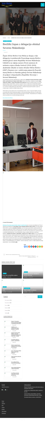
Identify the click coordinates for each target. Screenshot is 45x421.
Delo (2, 405)
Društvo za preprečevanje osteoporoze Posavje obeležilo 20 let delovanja (16, 346)
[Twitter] (27, 247)
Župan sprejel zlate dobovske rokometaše (16, 357)
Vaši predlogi (4, 411)
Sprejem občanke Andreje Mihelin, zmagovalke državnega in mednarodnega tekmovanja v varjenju (16, 334)
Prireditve (6, 307)
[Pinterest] (33, 247)
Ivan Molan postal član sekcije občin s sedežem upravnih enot (15, 374)
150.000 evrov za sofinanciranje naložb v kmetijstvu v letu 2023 (15, 328)
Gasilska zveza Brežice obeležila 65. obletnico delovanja (31, 274)
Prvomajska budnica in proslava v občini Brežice (15, 340)
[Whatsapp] (40, 247)
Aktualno (3, 403)
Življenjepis (4, 413)
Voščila (6, 313)
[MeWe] (36, 247)
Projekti (6, 310)
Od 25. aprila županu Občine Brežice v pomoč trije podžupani (16, 351)
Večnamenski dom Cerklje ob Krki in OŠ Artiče (11, 289)
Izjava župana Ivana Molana (8, 97)
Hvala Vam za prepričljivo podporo (10, 275)
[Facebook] (25, 247)
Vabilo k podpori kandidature (30, 290)
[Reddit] (29, 247)
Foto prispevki (7, 300)
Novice (4, 273)
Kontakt (3, 409)
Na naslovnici (27, 288)
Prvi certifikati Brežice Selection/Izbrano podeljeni (15, 363)
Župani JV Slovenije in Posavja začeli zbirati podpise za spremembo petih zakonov (16, 322)
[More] (42, 247)
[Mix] (38, 247)
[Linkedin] (31, 247)
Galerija (3, 407)
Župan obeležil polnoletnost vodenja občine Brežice (15, 368)
